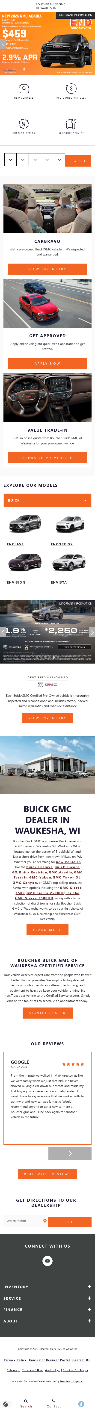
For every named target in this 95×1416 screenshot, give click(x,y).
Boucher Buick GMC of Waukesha (58, 1348)
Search (77, 160)
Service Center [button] (47, 1013)
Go (69, 1222)
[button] (3, 44)
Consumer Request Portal (49, 1359)
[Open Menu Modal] (6, 6)
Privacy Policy (15, 1359)
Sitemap (13, 1370)
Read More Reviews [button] (47, 1174)
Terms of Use (32, 1370)
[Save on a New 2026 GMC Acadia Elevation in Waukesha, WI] (47, 43)
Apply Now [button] (48, 363)
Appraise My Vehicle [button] (47, 457)
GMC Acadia (60, 872)
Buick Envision (33, 872)
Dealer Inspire (71, 1381)
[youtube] (47, 1261)
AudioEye (52, 1370)
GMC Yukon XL (67, 877)
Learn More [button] (47, 930)
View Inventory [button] (47, 269)
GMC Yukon (40, 877)
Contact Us (81, 1359)
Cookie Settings (75, 1370)
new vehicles (68, 862)
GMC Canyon (25, 882)
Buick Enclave (39, 867)
